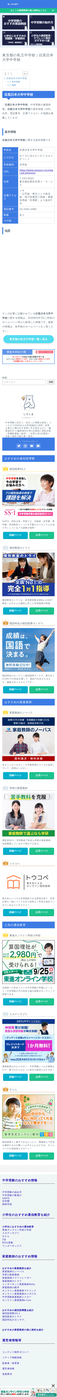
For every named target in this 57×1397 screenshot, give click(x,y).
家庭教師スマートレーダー (16, 1277)
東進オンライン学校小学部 (16, 1230)
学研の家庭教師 (10, 1274)
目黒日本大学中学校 (17, 78)
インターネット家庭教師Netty (18, 1284)
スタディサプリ (10, 1233)
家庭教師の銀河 (10, 1287)
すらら (6, 1236)
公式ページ (42, 535)
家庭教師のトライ (12, 1281)
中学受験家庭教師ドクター (16, 1297)
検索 (4, 377)
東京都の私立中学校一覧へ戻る (28, 339)
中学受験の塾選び (12, 1195)
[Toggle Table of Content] (23, 73)
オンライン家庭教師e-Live (16, 1300)
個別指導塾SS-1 (11, 1313)
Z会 (4, 1239)
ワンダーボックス (12, 1245)
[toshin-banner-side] (28, 1392)
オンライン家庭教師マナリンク (19, 1290)
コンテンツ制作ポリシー (15, 1352)
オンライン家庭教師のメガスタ (19, 1293)
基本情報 (16, 82)
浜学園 (6, 1201)
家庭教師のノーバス (13, 1271)
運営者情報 (8, 1368)
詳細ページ (15, 535)
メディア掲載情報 (12, 1357)
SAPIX (6, 1198)
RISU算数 (7, 1242)
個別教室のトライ (12, 1316)
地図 (14, 85)
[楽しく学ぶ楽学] (28, 5)
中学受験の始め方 (12, 1192)
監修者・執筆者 (10, 1363)
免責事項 (7, 1374)
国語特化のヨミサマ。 (14, 1319)
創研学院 (7, 1204)
